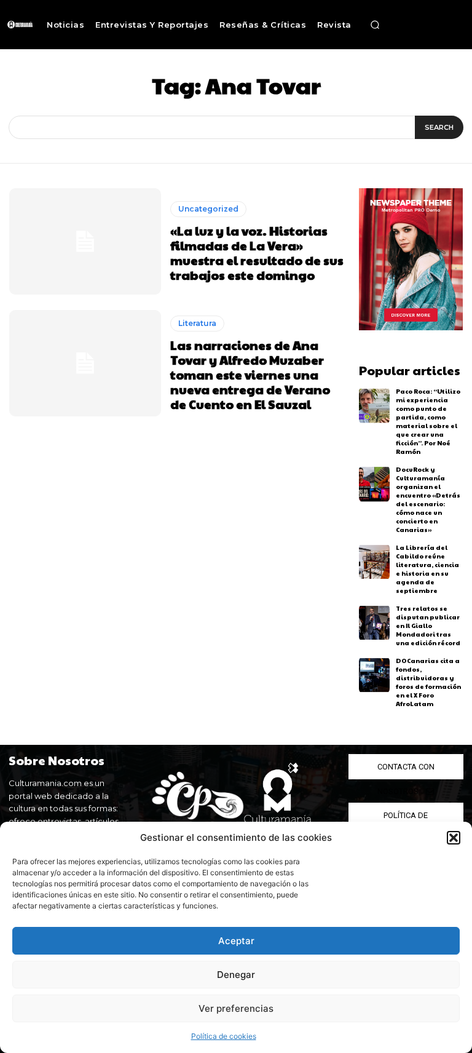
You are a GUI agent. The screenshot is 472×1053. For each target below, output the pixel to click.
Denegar (236, 974)
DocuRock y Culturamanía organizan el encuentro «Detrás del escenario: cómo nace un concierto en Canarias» (428, 499)
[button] (453, 838)
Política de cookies (223, 1036)
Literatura (197, 323)
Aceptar (236, 941)
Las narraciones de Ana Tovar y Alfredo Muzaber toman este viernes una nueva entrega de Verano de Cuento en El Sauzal (250, 374)
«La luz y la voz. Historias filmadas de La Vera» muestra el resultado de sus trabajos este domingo (257, 253)
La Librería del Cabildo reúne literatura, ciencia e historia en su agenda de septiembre (427, 569)
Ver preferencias (236, 1008)
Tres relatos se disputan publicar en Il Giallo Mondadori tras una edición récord (428, 625)
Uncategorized (208, 208)
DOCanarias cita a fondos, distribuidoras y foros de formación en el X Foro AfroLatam (428, 682)
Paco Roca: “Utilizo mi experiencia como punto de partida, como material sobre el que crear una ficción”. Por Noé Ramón (428, 421)
